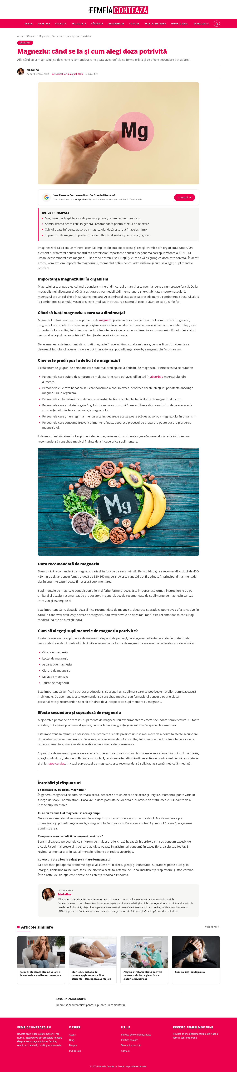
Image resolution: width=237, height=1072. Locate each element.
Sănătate (97, 23)
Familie (134, 23)
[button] (217, 24)
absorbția (156, 377)
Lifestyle (44, 23)
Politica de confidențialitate (136, 1034)
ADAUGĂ (184, 197)
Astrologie (201, 23)
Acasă (20, 36)
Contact (125, 1050)
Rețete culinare (155, 23)
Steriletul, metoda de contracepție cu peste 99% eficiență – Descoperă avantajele (91, 975)
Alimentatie (116, 23)
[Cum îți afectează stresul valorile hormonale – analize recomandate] (41, 952)
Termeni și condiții (131, 1045)
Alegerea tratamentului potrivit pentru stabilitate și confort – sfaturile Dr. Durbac (142, 975)
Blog (71, 1039)
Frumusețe (79, 23)
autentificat (78, 1005)
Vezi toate (211, 927)
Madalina (33, 70)
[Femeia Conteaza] (118, 10)
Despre (73, 1045)
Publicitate (75, 1050)
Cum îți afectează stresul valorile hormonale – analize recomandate (40, 973)
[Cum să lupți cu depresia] (196, 952)
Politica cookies (129, 1039)
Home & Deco (179, 23)
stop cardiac (57, 763)
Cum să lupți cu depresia (190, 971)
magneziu (105, 320)
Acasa (29, 23)
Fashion (60, 23)
